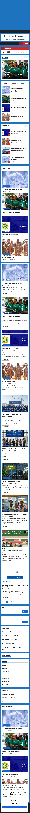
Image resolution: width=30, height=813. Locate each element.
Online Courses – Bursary (8, 694)
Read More (6, 294)
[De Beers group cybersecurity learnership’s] (15, 179)
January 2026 (5, 675)
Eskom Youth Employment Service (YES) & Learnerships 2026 (6, 141)
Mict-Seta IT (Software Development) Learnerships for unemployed (15, 574)
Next (22, 601)
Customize (14, 800)
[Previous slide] (25, 57)
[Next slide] (27, 57)
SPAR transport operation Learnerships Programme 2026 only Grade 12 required (15, 538)
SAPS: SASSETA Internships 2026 (6, 108)
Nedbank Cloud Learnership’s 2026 (6, 99)
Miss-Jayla (6, 76)
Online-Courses (7, 72)
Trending (26, 44)
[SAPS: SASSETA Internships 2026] (15, 224)
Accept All (14, 807)
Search (4, 608)
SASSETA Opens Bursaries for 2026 (15, 471)
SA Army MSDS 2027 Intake (6, 117)
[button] (2, 43)
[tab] (6, 84)
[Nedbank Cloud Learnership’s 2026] (15, 69)
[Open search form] (17, 43)
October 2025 (5, 685)
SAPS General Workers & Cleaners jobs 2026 (15, 438)
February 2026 (5, 671)
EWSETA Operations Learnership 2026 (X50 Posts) (15, 503)
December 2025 (5, 678)
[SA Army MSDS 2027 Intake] (15, 247)
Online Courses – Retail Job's (8, 697)
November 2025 (5, 681)
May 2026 (4, 665)
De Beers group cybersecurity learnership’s (6, 90)
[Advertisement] (15, 15)
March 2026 (4, 668)
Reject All (15, 803)
